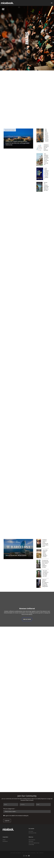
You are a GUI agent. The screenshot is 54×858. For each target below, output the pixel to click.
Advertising (31, 841)
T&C (37, 852)
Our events (31, 831)
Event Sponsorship (32, 832)
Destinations (5, 841)
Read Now (5, 67)
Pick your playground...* (9, 808)
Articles (4, 839)
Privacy (42, 852)
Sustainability (31, 844)
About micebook (32, 839)
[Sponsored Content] (18, 147)
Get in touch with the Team (34, 843)
